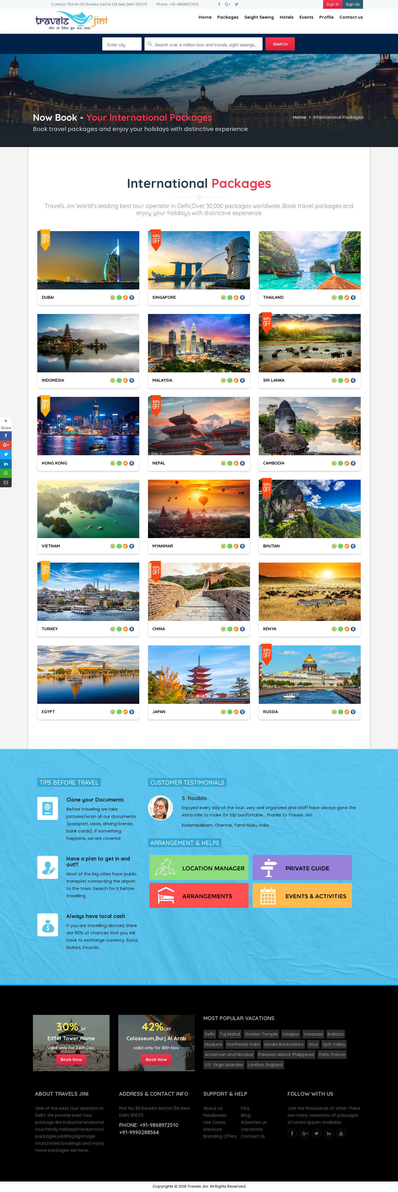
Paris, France (332, 1054)
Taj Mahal (230, 1034)
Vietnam (51, 546)
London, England (265, 1065)
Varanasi (313, 1034)
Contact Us (253, 1136)
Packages (228, 17)
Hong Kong (54, 463)
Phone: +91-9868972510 (177, 4)
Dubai (48, 297)
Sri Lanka (273, 380)
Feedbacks (214, 1115)
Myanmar (162, 546)
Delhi (210, 1034)
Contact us (351, 17)
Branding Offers (220, 1136)
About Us (213, 1108)
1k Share (6, 424)
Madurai (213, 1044)
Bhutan (271, 546)
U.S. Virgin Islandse (224, 1065)
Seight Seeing (259, 17)
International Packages (339, 117)
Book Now (71, 1059)
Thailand (273, 297)
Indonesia (53, 380)
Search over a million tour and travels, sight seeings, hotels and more (206, 45)
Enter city (116, 45)
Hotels (287, 17)
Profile (326, 17)
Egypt (48, 711)
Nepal (158, 463)
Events (307, 17)
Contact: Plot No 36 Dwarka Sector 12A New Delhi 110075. (99, 4)
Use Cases (214, 1122)
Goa (313, 1044)
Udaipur (291, 1034)
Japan (158, 711)
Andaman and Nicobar (229, 1054)
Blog (245, 1115)
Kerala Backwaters (284, 1044)
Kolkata (336, 1034)
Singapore (164, 297)
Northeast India (243, 1044)
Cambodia (273, 463)
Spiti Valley (334, 1044)
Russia (270, 711)
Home (205, 17)
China (158, 628)
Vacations (252, 1129)
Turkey (50, 628)
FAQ (245, 1108)
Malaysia (162, 380)
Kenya (269, 628)
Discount (212, 1129)
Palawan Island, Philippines (286, 1054)
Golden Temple (261, 1034)
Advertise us (254, 1122)
